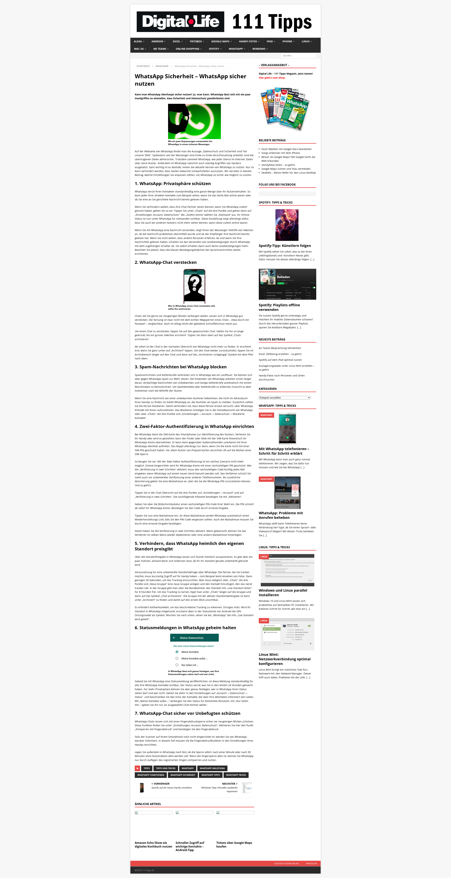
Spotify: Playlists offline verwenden (279, 307)
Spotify (214, 48)
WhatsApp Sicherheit (183, 774)
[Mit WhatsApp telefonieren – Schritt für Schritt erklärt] (287, 429)
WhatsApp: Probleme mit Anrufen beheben (281, 515)
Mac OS (139, 48)
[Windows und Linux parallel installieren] (287, 570)
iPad (270, 41)
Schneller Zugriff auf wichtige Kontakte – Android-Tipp (190, 846)
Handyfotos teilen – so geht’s (278, 165)
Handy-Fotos (248, 41)
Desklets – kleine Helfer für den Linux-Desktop (288, 172)
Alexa (138, 41)
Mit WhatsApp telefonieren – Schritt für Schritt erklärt (284, 451)
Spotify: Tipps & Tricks (276, 202)
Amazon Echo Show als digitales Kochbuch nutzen (153, 844)
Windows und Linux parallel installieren (283, 592)
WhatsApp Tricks (236, 774)
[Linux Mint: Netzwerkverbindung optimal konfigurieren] (287, 634)
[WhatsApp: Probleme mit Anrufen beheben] (287, 493)
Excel (176, 41)
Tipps (147, 768)
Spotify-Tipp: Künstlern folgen (285, 245)
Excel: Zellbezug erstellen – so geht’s (280, 354)
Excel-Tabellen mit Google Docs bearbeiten (286, 149)
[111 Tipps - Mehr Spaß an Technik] (225, 35)
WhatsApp (236, 48)
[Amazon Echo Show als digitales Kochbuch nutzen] (154, 825)
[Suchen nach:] (298, 55)
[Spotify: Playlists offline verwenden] (287, 285)
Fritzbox (196, 41)
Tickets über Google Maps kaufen (234, 844)
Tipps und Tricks (165, 768)
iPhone (287, 41)
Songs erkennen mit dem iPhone (280, 153)
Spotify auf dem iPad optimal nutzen (280, 359)
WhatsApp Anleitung (212, 768)
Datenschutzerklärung (286, 863)
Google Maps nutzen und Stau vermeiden (286, 168)
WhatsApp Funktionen (150, 774)
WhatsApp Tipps (211, 774)
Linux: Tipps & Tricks (274, 547)
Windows (258, 48)
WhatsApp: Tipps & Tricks (277, 406)
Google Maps (220, 41)
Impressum (311, 863)
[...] (312, 259)
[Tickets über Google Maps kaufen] (235, 825)
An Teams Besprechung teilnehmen (280, 348)
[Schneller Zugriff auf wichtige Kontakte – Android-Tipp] (195, 825)
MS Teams (159, 48)
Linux (306, 41)
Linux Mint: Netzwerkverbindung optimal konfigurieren (285, 659)
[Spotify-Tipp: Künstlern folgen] (287, 225)
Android (157, 41)
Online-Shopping (187, 48)
